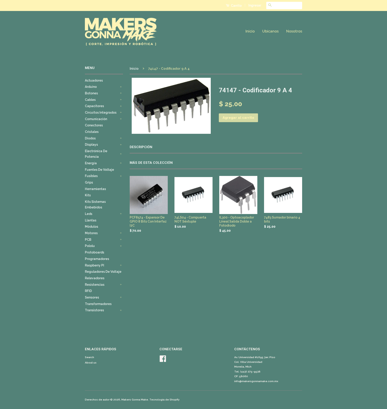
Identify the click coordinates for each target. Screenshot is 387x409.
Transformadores (98, 304)
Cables (90, 100)
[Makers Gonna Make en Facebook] (162, 360)
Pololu (90, 246)
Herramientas (95, 189)
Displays (91, 144)
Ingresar (254, 5)
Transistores (94, 310)
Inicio (250, 31)
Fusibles (91, 176)
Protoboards (94, 252)
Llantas (90, 220)
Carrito (236, 5)
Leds (88, 214)
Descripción (141, 147)
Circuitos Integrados (100, 112)
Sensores (92, 297)
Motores (91, 233)
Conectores (94, 125)
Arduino (91, 87)
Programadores (97, 259)
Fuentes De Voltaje (99, 169)
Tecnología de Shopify (164, 399)
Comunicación (96, 119)
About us (91, 362)
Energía (91, 163)
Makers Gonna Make (134, 399)
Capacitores (94, 106)
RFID (88, 291)
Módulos (91, 226)
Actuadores (94, 80)
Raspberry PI (94, 265)
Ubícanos (270, 31)
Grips (89, 182)
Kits (88, 195)
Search (89, 357)
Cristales (92, 132)
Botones (91, 93)
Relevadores (94, 278)
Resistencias (94, 284)
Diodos (90, 138)
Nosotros (294, 31)
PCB (88, 239)
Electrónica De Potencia (96, 153)
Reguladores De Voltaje (103, 271)
